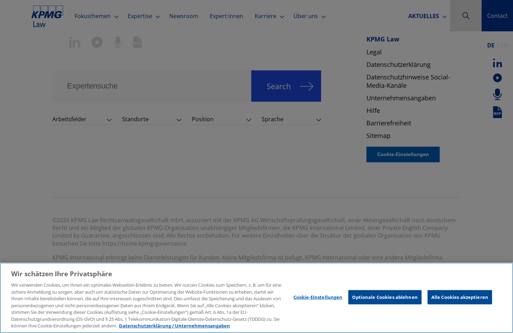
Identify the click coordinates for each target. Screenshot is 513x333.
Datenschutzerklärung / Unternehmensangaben (174, 326)
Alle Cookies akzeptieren (459, 297)
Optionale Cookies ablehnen (384, 297)
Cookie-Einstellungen (318, 297)
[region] (256, 298)
